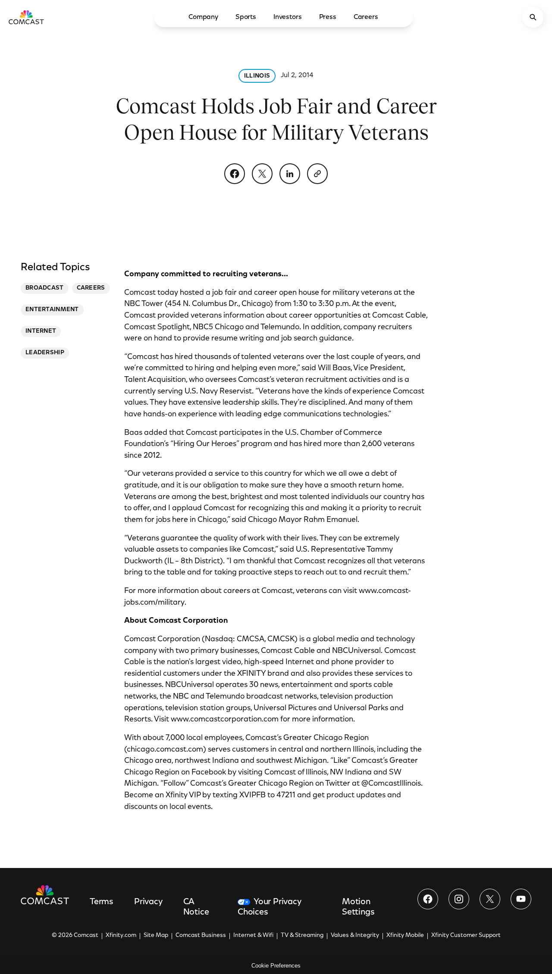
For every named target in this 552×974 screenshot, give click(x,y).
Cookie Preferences (276, 965)
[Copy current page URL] (317, 173)
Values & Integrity (355, 936)
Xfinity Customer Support (466, 936)
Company (203, 17)
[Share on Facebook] (234, 173)
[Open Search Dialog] (533, 17)
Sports (245, 17)
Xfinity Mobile (405, 936)
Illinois (257, 76)
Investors (287, 17)
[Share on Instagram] (458, 899)
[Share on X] (262, 173)
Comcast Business (201, 936)
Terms (101, 902)
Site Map (156, 936)
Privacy (148, 902)
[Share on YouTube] (521, 899)
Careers (366, 17)
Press (327, 17)
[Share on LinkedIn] (289, 173)
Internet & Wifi (253, 936)
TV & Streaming (302, 936)
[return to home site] (26, 17)
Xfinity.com (121, 936)
